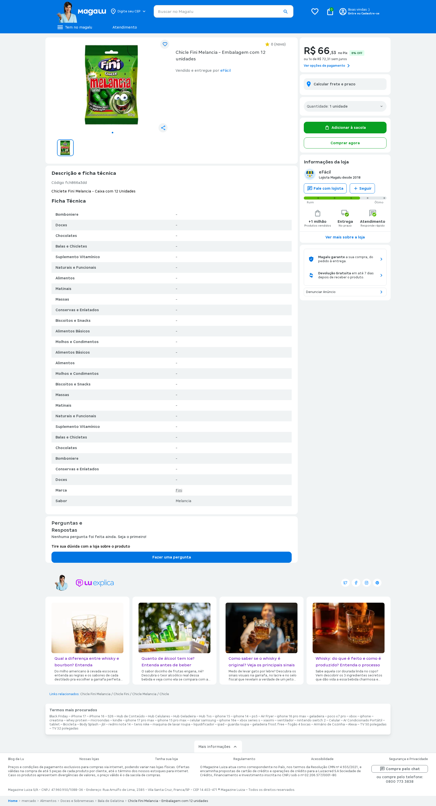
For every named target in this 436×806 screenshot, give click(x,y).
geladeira (316, 716)
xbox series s (250, 720)
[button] (285, 12)
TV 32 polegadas (65, 728)
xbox (353, 716)
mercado (29, 801)
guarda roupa (238, 724)
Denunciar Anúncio (321, 292)
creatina (56, 720)
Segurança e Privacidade (408, 759)
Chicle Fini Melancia (95, 694)
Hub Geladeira (184, 716)
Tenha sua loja (166, 759)
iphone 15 (222, 716)
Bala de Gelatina (111, 801)
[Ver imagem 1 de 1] (113, 84)
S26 (111, 716)
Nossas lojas (89, 759)
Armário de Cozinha (329, 724)
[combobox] (223, 11)
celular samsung (203, 720)
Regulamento (244, 759)
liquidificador (204, 724)
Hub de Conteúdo (131, 716)
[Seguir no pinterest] (377, 583)
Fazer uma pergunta (171, 557)
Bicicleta (69, 724)
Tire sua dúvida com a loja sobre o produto (90, 546)
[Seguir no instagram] (366, 583)
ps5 (255, 716)
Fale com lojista (328, 188)
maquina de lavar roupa (171, 724)
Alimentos (48, 801)
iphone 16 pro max (291, 716)
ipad (220, 724)
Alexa (352, 724)
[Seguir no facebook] (356, 583)
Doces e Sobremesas (77, 801)
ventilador (285, 720)
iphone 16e (227, 720)
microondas (100, 720)
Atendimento (125, 27)
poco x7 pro (337, 716)
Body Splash (89, 724)
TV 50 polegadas (373, 724)
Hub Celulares (159, 716)
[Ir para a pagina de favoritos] (314, 11)
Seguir (365, 188)
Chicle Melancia (144, 694)
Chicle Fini (121, 694)
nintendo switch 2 (311, 720)
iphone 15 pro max (171, 720)
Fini (179, 490)
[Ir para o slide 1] (112, 132)
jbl (103, 724)
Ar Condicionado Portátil (362, 720)
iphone (365, 716)
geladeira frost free (268, 724)
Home (13, 801)
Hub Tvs (205, 716)
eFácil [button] (225, 70)
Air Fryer (267, 716)
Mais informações (214, 747)
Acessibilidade (322, 759)
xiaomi (268, 720)
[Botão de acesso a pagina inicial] (81, 11)
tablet (54, 724)
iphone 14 (241, 716)
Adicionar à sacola (349, 128)
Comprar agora (345, 143)
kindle (117, 720)
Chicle (164, 694)
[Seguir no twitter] (345, 583)
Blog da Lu (16, 759)
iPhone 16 (96, 716)
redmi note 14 (119, 724)
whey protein (76, 720)
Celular (334, 720)
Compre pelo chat (403, 769)
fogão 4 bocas (299, 724)
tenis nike (141, 724)
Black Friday (58, 716)
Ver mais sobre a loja (345, 237)
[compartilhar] (163, 127)
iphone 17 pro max (139, 720)
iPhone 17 (78, 716)
